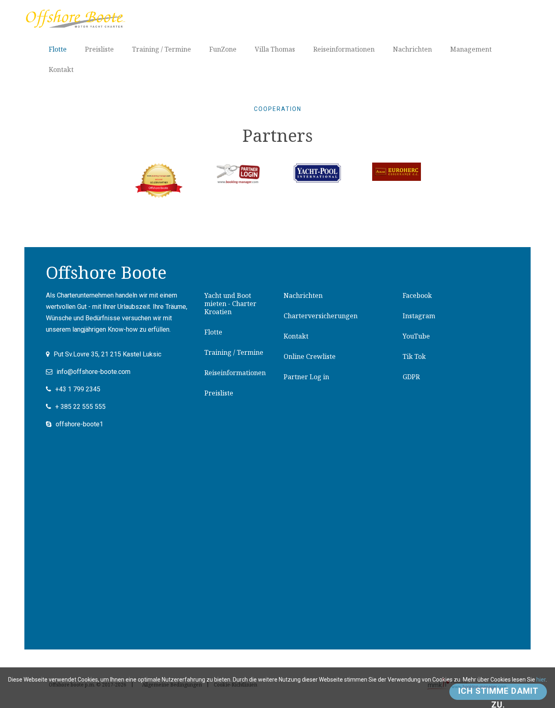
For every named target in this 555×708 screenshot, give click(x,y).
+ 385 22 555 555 (80, 406)
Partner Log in (306, 376)
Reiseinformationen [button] (344, 49)
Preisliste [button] (99, 49)
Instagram (419, 315)
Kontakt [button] (61, 69)
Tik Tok (414, 356)
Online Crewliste (310, 356)
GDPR (411, 376)
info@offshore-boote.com (93, 372)
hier (541, 679)
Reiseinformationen (235, 372)
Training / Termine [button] (161, 49)
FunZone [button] (222, 49)
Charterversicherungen (321, 315)
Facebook (417, 295)
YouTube (416, 336)
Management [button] (471, 49)
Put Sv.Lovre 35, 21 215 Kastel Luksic (107, 354)
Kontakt (296, 336)
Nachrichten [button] (412, 49)
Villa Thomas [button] (275, 49)
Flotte (213, 332)
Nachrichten (303, 295)
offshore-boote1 (79, 424)
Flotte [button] (58, 49)
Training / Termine (233, 352)
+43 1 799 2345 (77, 389)
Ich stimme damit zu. (498, 693)
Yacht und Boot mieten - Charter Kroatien (230, 303)
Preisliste (218, 393)
